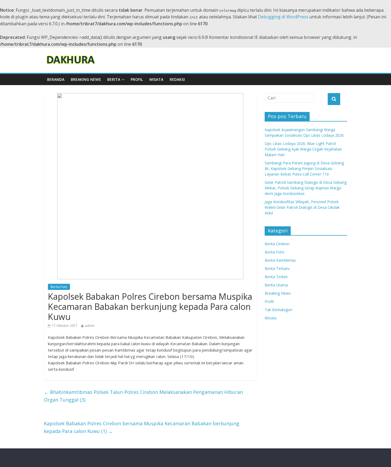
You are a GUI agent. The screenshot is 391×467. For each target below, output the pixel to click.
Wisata (156, 79)
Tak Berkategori (278, 309)
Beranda (55, 79)
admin (89, 325)
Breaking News (86, 79)
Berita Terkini (276, 276)
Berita (113, 79)
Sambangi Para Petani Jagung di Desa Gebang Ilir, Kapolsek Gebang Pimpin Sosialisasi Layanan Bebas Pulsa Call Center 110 (304, 168)
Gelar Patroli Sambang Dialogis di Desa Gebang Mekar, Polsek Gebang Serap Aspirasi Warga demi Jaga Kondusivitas (306, 188)
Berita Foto (59, 287)
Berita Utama (276, 284)
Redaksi (177, 79)
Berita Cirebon (277, 243)
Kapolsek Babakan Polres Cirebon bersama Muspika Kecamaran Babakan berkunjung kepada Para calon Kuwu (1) (141, 427)
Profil (137, 79)
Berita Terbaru (277, 268)
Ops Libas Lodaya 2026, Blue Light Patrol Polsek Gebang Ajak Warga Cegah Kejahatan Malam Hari (303, 149)
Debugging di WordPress (283, 17)
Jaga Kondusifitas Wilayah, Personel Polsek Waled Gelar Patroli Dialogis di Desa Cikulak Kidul (302, 207)
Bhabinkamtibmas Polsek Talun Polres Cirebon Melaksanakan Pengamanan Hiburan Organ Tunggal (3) (143, 396)
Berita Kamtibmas (280, 260)
